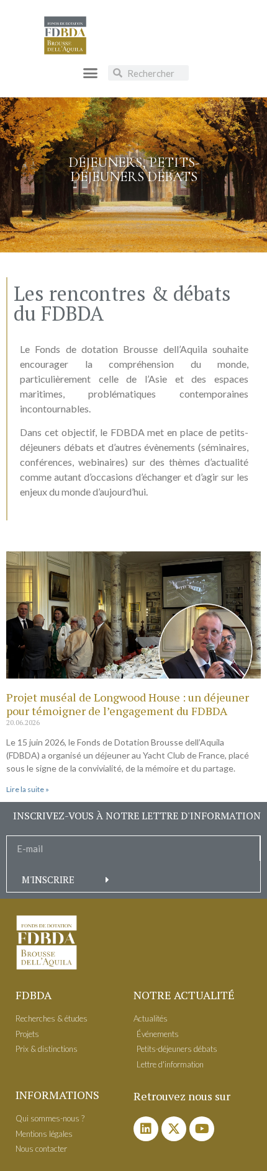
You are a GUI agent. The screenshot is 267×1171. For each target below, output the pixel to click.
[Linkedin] (146, 1128)
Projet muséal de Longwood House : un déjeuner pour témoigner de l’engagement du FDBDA (127, 704)
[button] (90, 73)
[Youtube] (201, 1128)
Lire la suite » (27, 789)
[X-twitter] (173, 1128)
